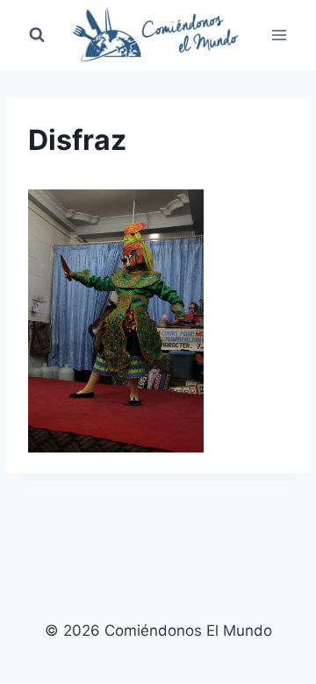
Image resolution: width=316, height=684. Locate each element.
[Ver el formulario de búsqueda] (37, 35)
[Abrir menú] (278, 34)
